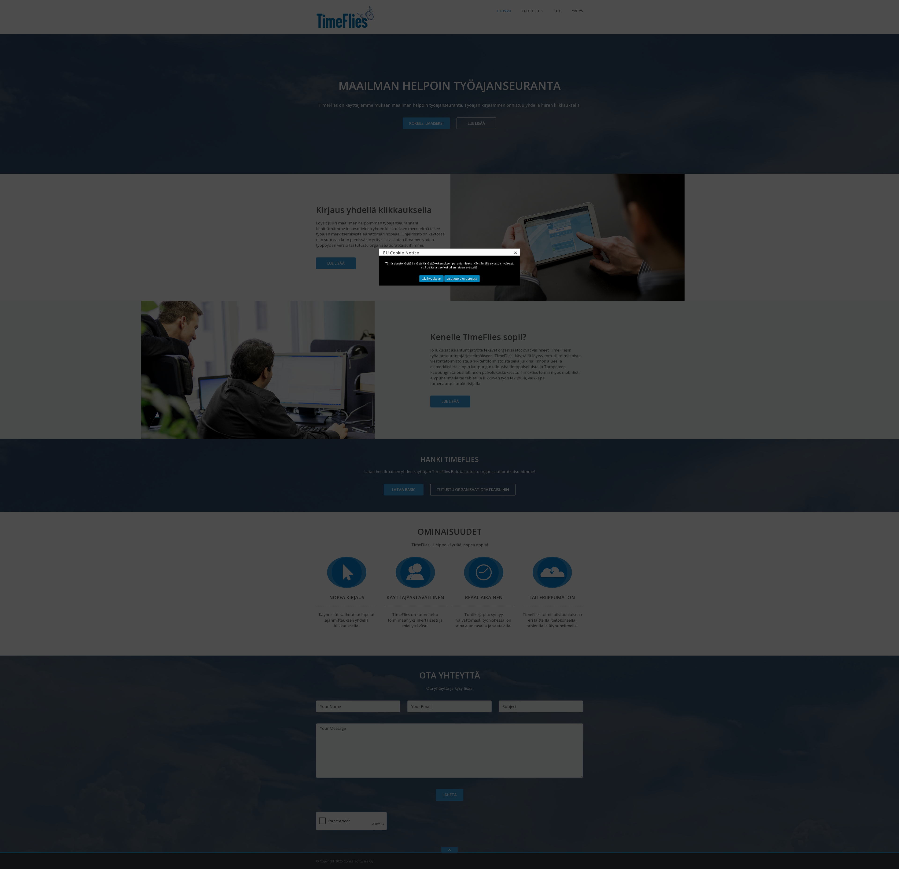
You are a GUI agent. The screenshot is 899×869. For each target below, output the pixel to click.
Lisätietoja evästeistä (462, 278)
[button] (515, 253)
